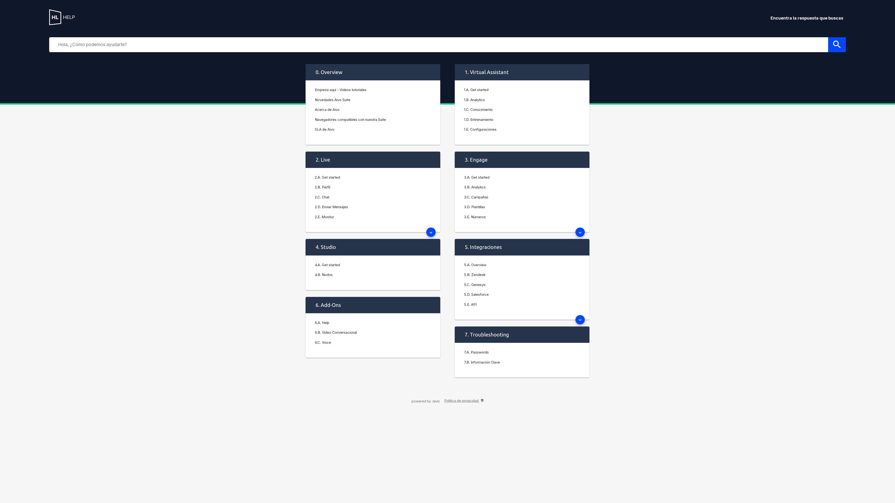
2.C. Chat (322, 197)
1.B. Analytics (474, 100)
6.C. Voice (323, 342)
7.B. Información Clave (482, 362)
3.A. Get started (476, 177)
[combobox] (442, 44)
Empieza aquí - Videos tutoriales (340, 90)
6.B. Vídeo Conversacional (336, 332)
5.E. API (470, 304)
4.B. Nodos (324, 274)
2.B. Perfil (322, 187)
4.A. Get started (327, 265)
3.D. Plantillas (474, 207)
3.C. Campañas (476, 197)
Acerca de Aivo (327, 109)
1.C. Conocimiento (478, 109)
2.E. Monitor (324, 217)
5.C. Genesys (474, 284)
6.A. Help (322, 322)
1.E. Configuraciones (480, 129)
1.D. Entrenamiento (478, 119)
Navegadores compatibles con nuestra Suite (350, 119)
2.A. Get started (327, 177)
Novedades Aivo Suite (332, 100)
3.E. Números (475, 217)
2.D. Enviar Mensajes (331, 207)
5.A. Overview (475, 265)
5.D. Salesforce (476, 294)
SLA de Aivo (324, 129)
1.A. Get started (476, 90)
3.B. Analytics (475, 187)
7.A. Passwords (476, 352)
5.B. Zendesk (474, 274)
